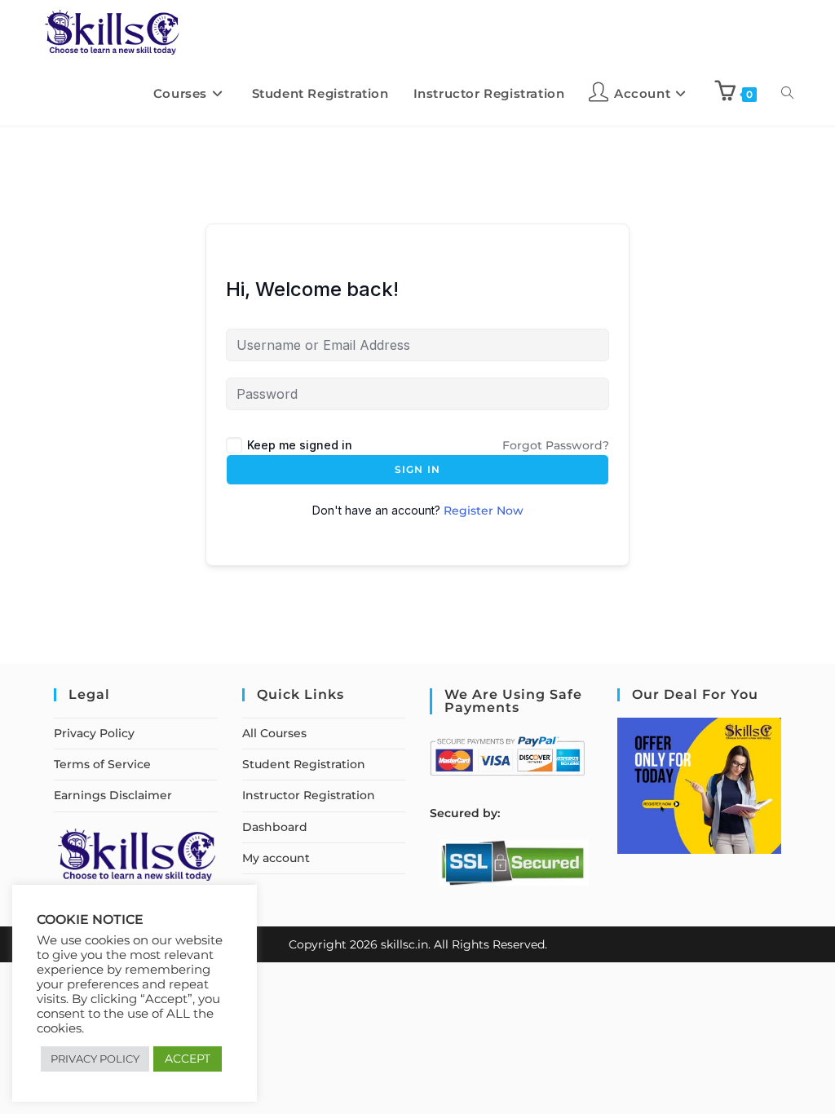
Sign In (417, 469)
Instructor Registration (308, 795)
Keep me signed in (299, 445)
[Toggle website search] (787, 93)
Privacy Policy (94, 733)
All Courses (274, 733)
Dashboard (274, 827)
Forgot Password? (555, 445)
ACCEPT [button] (187, 1058)
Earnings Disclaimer (113, 795)
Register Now (484, 510)
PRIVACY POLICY (95, 1058)
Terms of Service (102, 764)
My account (276, 858)
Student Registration (303, 764)
